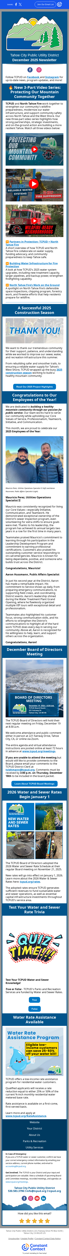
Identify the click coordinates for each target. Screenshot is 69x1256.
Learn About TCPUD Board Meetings (34, 783)
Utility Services (34, 1147)
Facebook (33, 77)
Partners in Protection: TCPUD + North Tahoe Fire (32, 243)
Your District (34, 1128)
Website (34, 1122)
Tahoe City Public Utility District (34, 55)
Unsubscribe (13, 1239)
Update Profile (27, 1239)
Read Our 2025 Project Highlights (34, 386)
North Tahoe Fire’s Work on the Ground (34, 285)
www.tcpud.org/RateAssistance (26, 1116)
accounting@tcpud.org (16, 1166)
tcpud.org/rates (30, 881)
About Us (34, 1135)
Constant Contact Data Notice (48, 1239)
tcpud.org (54, 1191)
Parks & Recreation (34, 1141)
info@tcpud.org (36, 1191)
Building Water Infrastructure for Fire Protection (32, 265)
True (34, 1000)
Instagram (52, 77)
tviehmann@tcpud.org (20, 769)
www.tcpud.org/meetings (38, 751)
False (35, 1009)
